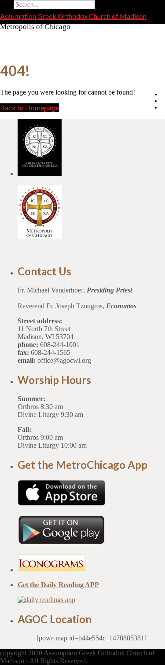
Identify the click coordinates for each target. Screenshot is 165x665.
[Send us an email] (163, 94)
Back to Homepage (29, 107)
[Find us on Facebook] (163, 101)
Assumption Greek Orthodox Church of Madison (73, 16)
